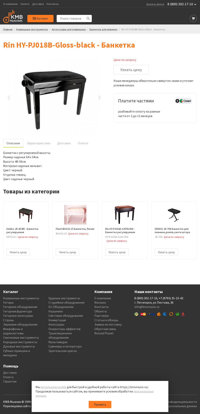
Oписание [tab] (13, 143)
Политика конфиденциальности (174, 402)
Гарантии (9, 381)
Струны (8, 320)
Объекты (100, 311)
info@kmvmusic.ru (146, 307)
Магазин (100, 302)
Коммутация (57, 320)
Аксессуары (56, 324)
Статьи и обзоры (106, 320)
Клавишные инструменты (21, 298)
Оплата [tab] (83, 143)
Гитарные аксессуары (18, 315)
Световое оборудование (65, 315)
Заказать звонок (155, 4)
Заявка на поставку (107, 324)
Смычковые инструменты (21, 337)
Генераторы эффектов (64, 329)
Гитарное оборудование (20, 307)
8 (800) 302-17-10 (180, 4)
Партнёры (101, 315)
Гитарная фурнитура (17, 311)
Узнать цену (131, 69)
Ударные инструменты (64, 298)
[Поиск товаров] (88, 18)
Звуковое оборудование (20, 324)
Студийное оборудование (66, 302)
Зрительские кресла (62, 351)
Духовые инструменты (19, 346)
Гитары (8, 302)
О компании (10, 4)
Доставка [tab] (64, 143)
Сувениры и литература (65, 346)
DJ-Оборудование (61, 307)
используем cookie (53, 387)
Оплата (25, 4)
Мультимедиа (57, 342)
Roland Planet (104, 333)
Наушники (55, 311)
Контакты (53, 4)
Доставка (38, 4)
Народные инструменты (20, 342)
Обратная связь (105, 329)
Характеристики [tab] (38, 143)
